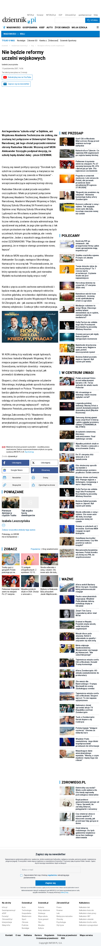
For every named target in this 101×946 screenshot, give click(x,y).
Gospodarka (26, 913)
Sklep (96, 15)
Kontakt (9, 935)
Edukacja (41, 913)
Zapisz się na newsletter (18, 84)
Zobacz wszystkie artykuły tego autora (18, 530)
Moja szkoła (43, 916)
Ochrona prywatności (67, 935)
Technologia (26, 910)
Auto (24, 907)
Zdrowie (25, 922)
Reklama (28, 935)
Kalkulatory (84, 903)
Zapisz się (50, 883)
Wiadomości (9, 34)
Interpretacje (7, 922)
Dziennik (5, 46)
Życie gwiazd (43, 919)
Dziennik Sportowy (68, 40)
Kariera (38, 935)
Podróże (25, 925)
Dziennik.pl (27, 903)
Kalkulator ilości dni (86, 910)
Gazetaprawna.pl (8, 910)
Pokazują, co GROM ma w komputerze (10, 535)
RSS (63, 938)
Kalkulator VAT (84, 916)
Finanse (60, 910)
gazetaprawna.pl (85, 15)
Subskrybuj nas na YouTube (19, 77)
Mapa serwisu (86, 935)
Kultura (41, 928)
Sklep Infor (6, 925)
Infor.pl (4, 907)
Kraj (22, 34)
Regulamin (49, 935)
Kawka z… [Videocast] (48, 40)
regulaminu (52, 875)
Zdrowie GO (32, 40)
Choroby (60, 919)
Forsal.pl (5, 916)
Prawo (59, 907)
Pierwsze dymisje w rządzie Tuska (9, 513)
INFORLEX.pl (51, 15)
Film (39, 922)
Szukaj (94, 20)
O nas (18, 935)
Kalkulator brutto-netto (88, 922)
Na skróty (6, 903)
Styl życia (60, 925)
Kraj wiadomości (50, 549)
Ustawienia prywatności (47, 938)
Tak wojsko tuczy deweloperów (28, 513)
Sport (24, 919)
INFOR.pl (30, 15)
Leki (58, 913)
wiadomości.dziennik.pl (19, 46)
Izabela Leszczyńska (10, 65)
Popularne (35, 549)
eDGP (4, 913)
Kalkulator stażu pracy (87, 913)
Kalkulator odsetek (86, 919)
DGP (60, 15)
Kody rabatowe (44, 910)
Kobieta (41, 907)
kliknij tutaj (64, 892)
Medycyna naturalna (64, 916)
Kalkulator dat (84, 907)
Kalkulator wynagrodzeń (88, 925)
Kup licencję (29, 452)
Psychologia (61, 922)
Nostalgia (21, 40)
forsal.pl (40, 15)
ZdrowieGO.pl (70, 15)
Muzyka (41, 925)
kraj (32, 46)
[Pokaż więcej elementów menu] (97, 27)
